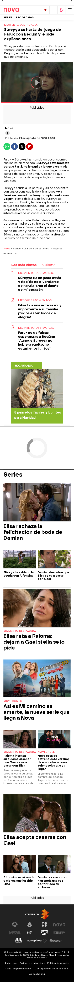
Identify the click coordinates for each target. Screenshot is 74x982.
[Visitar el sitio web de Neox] (44, 924)
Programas (25, 17)
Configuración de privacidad (51, 968)
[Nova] (18, 9)
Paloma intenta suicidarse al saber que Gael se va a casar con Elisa (17, 760)
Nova (6, 248)
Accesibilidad (37, 974)
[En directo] (45, 10)
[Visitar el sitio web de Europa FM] (59, 932)
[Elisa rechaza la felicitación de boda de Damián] (37, 502)
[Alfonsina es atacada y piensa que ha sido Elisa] (19, 864)
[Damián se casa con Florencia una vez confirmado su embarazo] (54, 864)
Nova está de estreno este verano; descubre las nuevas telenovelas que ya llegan (53, 762)
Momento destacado (36, 273)
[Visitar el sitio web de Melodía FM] (18, 940)
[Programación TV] (53, 10)
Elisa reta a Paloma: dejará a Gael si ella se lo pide (34, 642)
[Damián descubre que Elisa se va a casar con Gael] (54, 559)
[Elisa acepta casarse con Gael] (37, 813)
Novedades (46, 752)
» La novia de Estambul (36, 248)
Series (7, 17)
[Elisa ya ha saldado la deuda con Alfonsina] (19, 559)
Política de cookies (58, 963)
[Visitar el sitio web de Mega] (15, 932)
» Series (16, 248)
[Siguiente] (71, 1)
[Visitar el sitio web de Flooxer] (56, 940)
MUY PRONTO (12, 701)
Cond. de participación (18, 968)
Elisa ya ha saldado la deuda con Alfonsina (18, 574)
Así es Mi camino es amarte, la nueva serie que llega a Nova (36, 712)
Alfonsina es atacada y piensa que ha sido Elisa (18, 881)
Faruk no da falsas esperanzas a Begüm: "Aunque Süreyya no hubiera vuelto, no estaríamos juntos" (36, 340)
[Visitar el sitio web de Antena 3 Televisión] (15, 924)
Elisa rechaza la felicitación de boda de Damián (32, 532)
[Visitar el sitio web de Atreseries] (30, 932)
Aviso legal (11, 963)
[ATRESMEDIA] (37, 914)
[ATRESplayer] (61, 10)
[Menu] (70, 10)
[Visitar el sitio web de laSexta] (30, 924)
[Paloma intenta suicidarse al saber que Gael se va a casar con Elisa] (19, 739)
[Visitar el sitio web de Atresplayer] (37, 940)
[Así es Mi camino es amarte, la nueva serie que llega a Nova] (37, 678)
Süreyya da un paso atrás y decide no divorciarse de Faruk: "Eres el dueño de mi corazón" (39, 284)
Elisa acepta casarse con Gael (34, 840)
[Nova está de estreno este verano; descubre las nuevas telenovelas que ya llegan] (54, 739)
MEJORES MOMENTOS (35, 300)
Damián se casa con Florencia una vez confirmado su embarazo (52, 882)
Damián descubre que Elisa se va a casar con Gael (53, 576)
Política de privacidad (32, 963)
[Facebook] (7, 133)
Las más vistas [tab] (24, 265)
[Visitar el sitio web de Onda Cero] (44, 932)
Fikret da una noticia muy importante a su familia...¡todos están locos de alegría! (39, 311)
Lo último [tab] (48, 265)
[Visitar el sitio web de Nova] (59, 924)
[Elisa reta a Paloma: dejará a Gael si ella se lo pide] (37, 608)
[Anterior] (2, 1)
